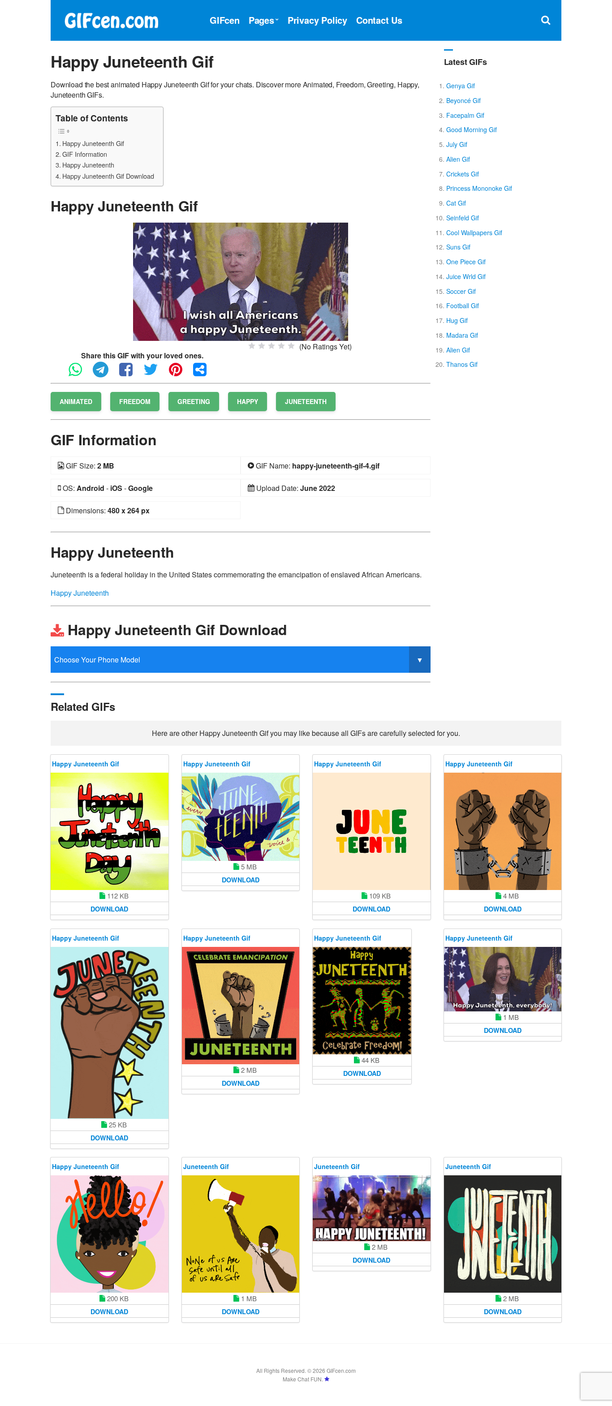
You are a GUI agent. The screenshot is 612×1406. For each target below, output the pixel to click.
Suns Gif (458, 246)
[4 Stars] (281, 345)
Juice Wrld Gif (466, 276)
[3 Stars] (271, 345)
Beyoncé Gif (463, 100)
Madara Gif (462, 335)
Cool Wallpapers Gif (474, 232)
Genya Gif (460, 85)
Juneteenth (306, 401)
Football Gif (462, 305)
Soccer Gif (461, 291)
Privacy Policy (317, 19)
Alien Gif (458, 159)
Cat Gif (456, 202)
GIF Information (84, 154)
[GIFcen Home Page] (111, 19)
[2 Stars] (261, 345)
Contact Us (379, 19)
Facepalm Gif (465, 115)
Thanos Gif (462, 364)
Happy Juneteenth (88, 164)
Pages (261, 19)
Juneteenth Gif (206, 1166)
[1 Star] (251, 345)
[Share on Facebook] (130, 373)
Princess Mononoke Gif (479, 188)
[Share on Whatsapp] (80, 373)
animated (76, 401)
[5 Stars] (291, 345)
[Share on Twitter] (155, 373)
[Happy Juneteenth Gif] (240, 280)
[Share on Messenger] (204, 373)
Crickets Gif (462, 173)
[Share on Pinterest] (180, 373)
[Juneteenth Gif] (241, 1234)
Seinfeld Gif (462, 217)
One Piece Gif (466, 261)
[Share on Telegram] (105, 373)
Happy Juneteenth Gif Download (108, 176)
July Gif (456, 144)
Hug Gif (457, 320)
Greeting (193, 401)
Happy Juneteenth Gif (93, 143)
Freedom (135, 401)
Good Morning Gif (471, 129)
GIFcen (225, 19)
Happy (247, 401)
